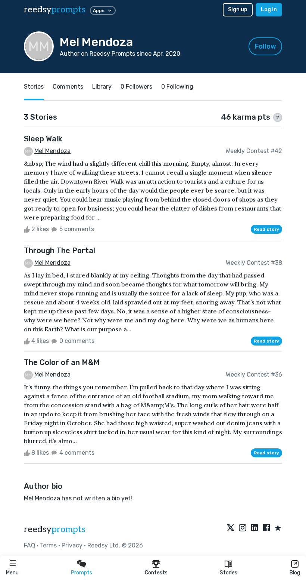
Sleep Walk (43, 138)
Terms (48, 545)
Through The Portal (59, 250)
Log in (269, 9)
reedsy (54, 9)
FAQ (29, 545)
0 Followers (136, 86)
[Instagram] (242, 528)
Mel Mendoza (52, 150)
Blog (295, 573)
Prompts (81, 573)
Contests (156, 573)
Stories (228, 573)
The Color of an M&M (62, 362)
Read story (266, 229)
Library (102, 86)
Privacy (72, 545)
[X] (230, 528)
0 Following (177, 86)
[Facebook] (266, 528)
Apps (98, 10)
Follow (265, 46)
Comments (68, 86)
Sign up (237, 9)
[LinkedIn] (254, 528)
